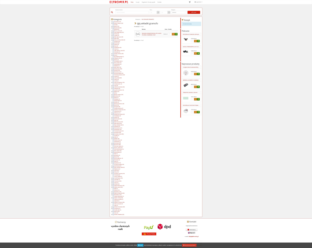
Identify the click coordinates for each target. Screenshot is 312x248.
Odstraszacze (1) (117, 111)
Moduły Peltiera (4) (118, 100)
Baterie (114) (116, 26)
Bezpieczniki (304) (117, 27)
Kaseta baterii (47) (117, 64)
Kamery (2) (116, 59)
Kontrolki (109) (117, 70)
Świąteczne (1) (117, 168)
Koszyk (137, 2)
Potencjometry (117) (118, 127)
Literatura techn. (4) (118, 83)
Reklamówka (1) (117, 141)
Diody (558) (116, 38)
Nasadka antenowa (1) (118, 108)
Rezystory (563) (117, 144)
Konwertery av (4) (117, 71)
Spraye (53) (116, 156)
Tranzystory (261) (117, 181)
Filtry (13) (116, 46)
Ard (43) (115, 24)
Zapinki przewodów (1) (118, 199)
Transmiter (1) (117, 179)
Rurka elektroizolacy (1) (119, 149)
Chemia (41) (116, 33)
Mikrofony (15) (117, 96)
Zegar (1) (116, 205)
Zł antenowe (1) (117, 208)
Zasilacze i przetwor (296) (119, 202)
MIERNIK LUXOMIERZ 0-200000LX (191, 80)
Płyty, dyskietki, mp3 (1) (119, 124)
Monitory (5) (116, 102)
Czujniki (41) (116, 35)
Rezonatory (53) (117, 143)
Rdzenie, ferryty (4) (118, 140)
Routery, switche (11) (118, 147)
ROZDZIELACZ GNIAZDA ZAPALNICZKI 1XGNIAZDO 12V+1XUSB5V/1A (199, 34)
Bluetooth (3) (116, 29)
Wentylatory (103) (117, 191)
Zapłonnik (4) (116, 200)
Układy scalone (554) (118, 187)
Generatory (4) (117, 52)
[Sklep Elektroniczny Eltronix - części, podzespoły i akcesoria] (119, 2)
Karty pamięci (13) (117, 62)
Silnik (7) (116, 153)
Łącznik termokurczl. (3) (119, 90)
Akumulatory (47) (117, 21)
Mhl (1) (115, 93)
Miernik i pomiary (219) (118, 94)
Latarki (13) (116, 79)
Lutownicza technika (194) (119, 86)
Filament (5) (116, 44)
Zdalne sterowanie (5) (118, 203)
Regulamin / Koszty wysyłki (148, 2)
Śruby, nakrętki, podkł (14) (119, 167)
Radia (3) (116, 137)
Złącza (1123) (117, 211)
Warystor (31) (117, 190)
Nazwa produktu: (119, 9)
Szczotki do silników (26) (119, 164)
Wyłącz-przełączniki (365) (119, 193)
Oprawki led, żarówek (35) (119, 114)
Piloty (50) (116, 120)
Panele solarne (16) (118, 118)
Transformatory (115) (118, 178)
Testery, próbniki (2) (118, 176)
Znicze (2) (116, 212)
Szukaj (194, 12)
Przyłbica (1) (116, 135)
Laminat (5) (116, 76)
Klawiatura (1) (117, 65)
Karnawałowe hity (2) (118, 61)
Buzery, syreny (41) (118, 30)
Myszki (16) (116, 105)
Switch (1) (116, 161)
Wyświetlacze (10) (117, 194)
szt (173, 34)
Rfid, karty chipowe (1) (118, 146)
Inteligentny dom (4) (118, 58)
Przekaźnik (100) (117, 132)
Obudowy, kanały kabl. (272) (119, 109)
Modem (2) (116, 97)
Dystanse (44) (117, 41)
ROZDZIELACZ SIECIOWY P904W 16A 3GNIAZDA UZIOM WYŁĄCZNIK (199, 105)
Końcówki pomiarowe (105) (119, 74)
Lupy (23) (116, 85)
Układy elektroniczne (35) (119, 185)
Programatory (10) (117, 129)
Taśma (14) (116, 171)
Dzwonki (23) (116, 42)
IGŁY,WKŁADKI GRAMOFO (148, 19)
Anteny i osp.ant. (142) (118, 23)
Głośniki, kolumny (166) (119, 53)
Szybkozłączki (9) (117, 165)
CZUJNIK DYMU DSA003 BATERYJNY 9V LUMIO (193, 67)
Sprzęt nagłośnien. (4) (118, 158)
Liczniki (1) (116, 80)
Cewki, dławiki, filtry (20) (119, 32)
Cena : (151, 9)
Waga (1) (116, 188)
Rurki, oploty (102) (117, 150)
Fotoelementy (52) (117, 47)
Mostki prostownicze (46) (119, 103)
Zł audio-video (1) (117, 209)
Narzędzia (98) (117, 106)
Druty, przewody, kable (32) (119, 39)
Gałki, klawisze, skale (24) (119, 50)
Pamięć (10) (116, 117)
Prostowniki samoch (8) (119, 130)
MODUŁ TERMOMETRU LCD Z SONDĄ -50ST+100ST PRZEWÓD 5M (198, 46)
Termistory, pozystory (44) (119, 173)
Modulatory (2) (117, 99)
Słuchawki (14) (117, 155)
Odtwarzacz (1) (117, 112)
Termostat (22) (117, 174)
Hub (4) (115, 55)
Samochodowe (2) (117, 152)
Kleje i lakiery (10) (117, 67)
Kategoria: (173, 9)
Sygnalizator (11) (117, 162)
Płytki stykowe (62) (118, 123)
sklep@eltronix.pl (193, 236)
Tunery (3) (116, 182)
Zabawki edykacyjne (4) (119, 196)
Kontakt (159, 2)
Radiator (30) (116, 138)
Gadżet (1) (116, 49)
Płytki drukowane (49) (118, 121)
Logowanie (199, 2)
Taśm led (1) (116, 170)
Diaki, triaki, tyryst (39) (118, 36)
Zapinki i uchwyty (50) (118, 197)
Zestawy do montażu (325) (119, 206)
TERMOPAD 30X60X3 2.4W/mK (190, 92)
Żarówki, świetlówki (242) (119, 214)
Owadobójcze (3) (117, 115)
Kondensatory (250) (118, 68)
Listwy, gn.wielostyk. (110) (119, 82)
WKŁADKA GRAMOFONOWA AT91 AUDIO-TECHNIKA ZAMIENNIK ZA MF (152, 34)
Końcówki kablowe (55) (118, 73)
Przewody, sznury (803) (119, 134)
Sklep (132, 2)
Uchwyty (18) (117, 184)
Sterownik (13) (117, 159)
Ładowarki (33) (117, 88)
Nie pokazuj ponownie (189, 245)
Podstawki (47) (117, 126)
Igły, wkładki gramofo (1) (119, 56)
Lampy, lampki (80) (118, 77)
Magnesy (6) (116, 91)
